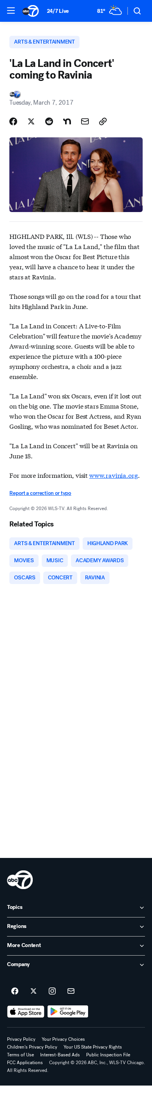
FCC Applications (25, 1062)
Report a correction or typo (40, 493)
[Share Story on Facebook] (13, 121)
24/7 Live (58, 11)
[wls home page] (20, 879)
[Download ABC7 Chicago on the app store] (25, 1011)
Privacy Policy (21, 1039)
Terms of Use (20, 1054)
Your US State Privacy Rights (93, 1047)
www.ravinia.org (113, 474)
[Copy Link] (103, 121)
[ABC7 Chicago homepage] (30, 11)
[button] (11, 10)
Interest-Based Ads (60, 1054)
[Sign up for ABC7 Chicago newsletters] (71, 991)
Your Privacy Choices (63, 1039)
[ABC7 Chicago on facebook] (15, 991)
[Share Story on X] (31, 121)
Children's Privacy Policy (32, 1047)
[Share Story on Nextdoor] (67, 121)
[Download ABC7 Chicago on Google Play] (68, 1011)
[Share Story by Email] (85, 121)
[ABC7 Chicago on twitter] (33, 991)
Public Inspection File (108, 1054)
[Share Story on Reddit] (49, 121)
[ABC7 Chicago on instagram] (52, 991)
